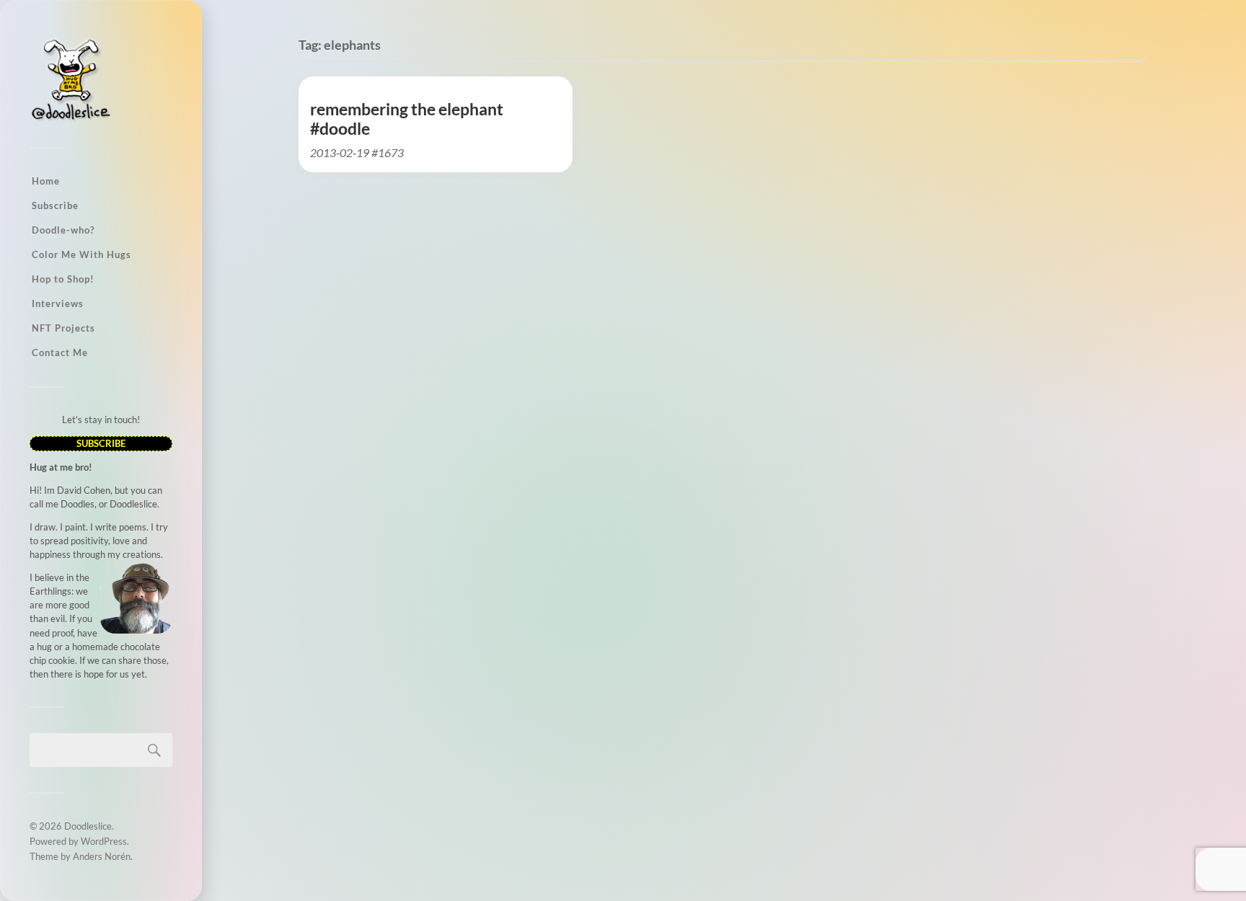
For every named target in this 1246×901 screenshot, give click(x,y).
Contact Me (60, 352)
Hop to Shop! (63, 279)
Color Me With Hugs (81, 254)
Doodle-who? (63, 230)
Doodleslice (88, 826)
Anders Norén (102, 856)
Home (46, 181)
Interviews (58, 303)
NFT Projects (63, 328)
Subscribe (55, 205)
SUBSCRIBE (100, 443)
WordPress (104, 841)
